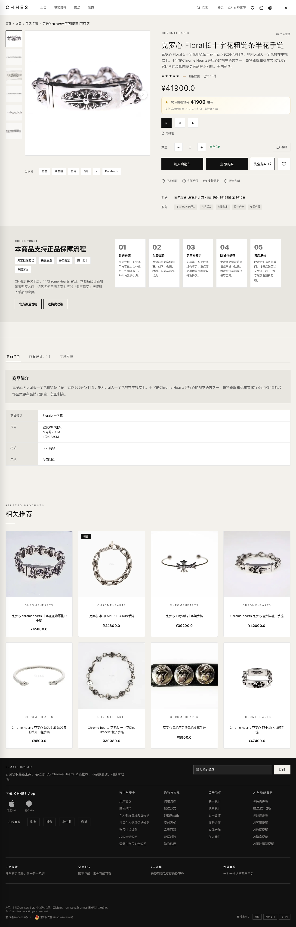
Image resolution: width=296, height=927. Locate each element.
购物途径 (170, 844)
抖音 (49, 822)
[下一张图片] (143, 94)
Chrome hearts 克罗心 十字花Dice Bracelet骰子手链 (112, 730)
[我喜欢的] (252, 8)
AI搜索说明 (260, 837)
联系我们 (215, 808)
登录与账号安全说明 (132, 844)
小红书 (66, 822)
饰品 (77, 7)
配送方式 (170, 808)
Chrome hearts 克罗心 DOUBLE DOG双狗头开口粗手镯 (39, 730)
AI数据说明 (260, 829)
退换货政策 (55, 304)
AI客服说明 (260, 822)
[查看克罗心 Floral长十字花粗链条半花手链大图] (87, 93)
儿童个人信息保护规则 (134, 822)
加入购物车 (182, 164)
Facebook (111, 171)
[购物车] (261, 8)
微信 (44, 171)
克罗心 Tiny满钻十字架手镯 (184, 616)
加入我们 (215, 837)
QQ (86, 171)
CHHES (17, 7)
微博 (73, 171)
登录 (221, 7)
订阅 (282, 769)
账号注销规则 (128, 829)
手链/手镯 (32, 23)
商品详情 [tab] (13, 356)
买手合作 (215, 815)
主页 (43, 7)
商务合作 (215, 822)
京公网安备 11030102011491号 (56, 917)
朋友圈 (59, 171)
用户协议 (125, 801)
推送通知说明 (262, 808)
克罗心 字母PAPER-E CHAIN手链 (111, 616)
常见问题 (170, 829)
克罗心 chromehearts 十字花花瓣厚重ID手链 (39, 618)
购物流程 (170, 801)
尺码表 (170, 133)
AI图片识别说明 (263, 844)
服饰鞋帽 (60, 7)
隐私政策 (125, 808)
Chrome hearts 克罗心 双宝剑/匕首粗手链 (257, 730)
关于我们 (215, 801)
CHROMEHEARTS (176, 33)
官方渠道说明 (28, 304)
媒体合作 (215, 829)
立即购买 (227, 164)
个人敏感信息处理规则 (134, 815)
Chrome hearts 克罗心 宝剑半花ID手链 (257, 616)
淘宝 (33, 822)
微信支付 (270, 916)
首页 (8, 23)
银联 (257, 916)
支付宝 (284, 916)
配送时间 (170, 837)
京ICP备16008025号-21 (18, 917)
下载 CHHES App (21, 793)
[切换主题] (286, 7)
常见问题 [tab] (66, 356)
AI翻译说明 (260, 815)
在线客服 (14, 822)
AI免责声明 (260, 801)
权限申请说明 (128, 837)
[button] (168, 122)
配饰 (91, 7)
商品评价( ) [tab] (39, 356)
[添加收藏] (284, 164)
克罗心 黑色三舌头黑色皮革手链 (184, 727)
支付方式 (170, 822)
